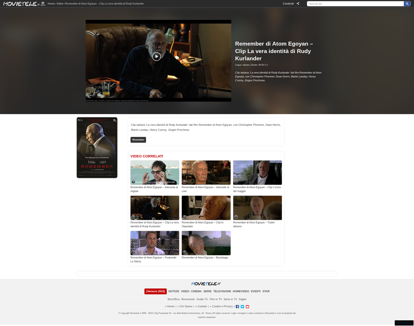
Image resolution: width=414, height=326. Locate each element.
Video (59, 3)
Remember (138, 140)
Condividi (288, 3)
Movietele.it (20, 3)
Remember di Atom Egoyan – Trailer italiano (254, 224)
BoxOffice (174, 299)
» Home (169, 306)
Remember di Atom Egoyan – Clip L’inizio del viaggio (257, 189)
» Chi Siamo (184, 306)
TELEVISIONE (222, 291)
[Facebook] (237, 306)
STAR (266, 291)
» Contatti (201, 306)
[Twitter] (242, 306)
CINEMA (196, 291)
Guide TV (202, 299)
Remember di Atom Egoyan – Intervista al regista (154, 189)
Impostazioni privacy (404, 323)
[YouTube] (247, 306)
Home (51, 3)
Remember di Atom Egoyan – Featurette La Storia (153, 259)
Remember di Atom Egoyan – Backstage (205, 257)
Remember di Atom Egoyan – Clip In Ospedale (202, 224)
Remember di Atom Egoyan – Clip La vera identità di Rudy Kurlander (155, 224)
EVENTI (256, 291)
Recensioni (188, 299)
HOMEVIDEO (241, 291)
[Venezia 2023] (155, 291)
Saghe (242, 299)
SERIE (207, 291)
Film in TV (216, 299)
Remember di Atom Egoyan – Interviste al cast (205, 189)
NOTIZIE (174, 291)
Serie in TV (230, 299)
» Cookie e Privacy (221, 306)
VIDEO (185, 291)
